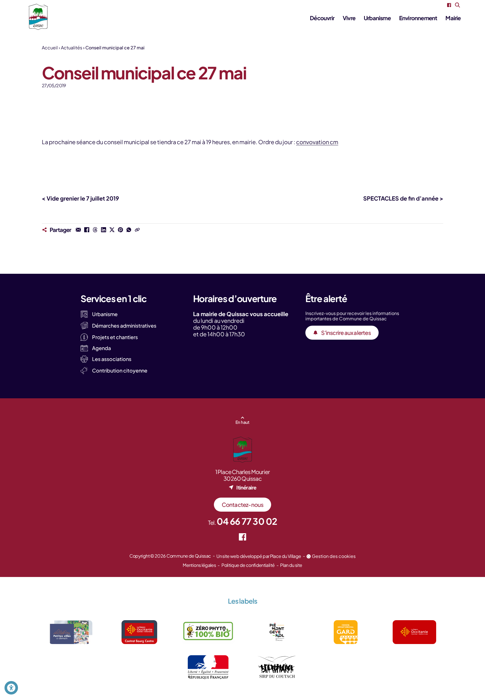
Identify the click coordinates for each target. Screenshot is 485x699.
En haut (242, 422)
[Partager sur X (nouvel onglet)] (112, 230)
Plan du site (291, 565)
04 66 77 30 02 (247, 521)
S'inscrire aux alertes (345, 332)
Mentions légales (199, 565)
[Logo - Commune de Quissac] (38, 17)
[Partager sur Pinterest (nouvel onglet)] (120, 230)
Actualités (71, 47)
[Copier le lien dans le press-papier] (137, 230)
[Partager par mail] (78, 230)
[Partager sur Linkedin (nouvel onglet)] (103, 230)
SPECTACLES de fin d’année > (403, 198)
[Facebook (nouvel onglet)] (449, 5)
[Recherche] (457, 5)
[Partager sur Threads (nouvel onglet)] (95, 230)
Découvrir (322, 17)
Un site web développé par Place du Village (258, 556)
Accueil (50, 47)
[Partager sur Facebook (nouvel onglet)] (87, 230)
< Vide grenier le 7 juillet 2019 (80, 198)
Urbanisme (377, 17)
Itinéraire (246, 487)
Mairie (453, 17)
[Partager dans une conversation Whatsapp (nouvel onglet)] (129, 230)
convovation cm (317, 141)
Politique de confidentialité (247, 565)
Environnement (418, 17)
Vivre (349, 17)
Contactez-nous (243, 504)
